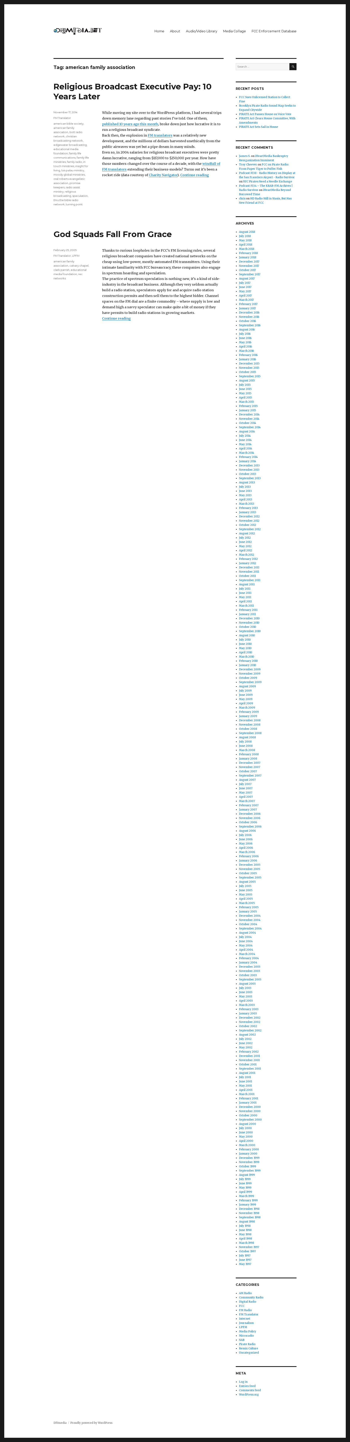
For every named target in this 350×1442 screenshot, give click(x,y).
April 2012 (245, 550)
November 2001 (249, 1060)
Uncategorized (249, 1352)
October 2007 (248, 771)
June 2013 (245, 491)
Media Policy (247, 1331)
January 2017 (247, 308)
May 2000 (246, 1136)
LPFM (75, 255)
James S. (244, 156)
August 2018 (247, 232)
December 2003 (249, 966)
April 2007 (246, 797)
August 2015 (247, 380)
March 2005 (247, 903)
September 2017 (249, 274)
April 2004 (246, 949)
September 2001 (250, 1068)
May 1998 (245, 1234)
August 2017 (247, 278)
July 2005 (245, 886)
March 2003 (247, 1005)
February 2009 (249, 712)
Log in (243, 1382)
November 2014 (249, 419)
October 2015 (247, 372)
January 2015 (247, 410)
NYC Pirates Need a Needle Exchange (267, 181)
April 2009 (246, 703)
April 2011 (245, 601)
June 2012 (245, 542)
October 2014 (247, 423)
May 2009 (245, 699)
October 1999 (247, 1166)
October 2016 (247, 321)
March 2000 (247, 1145)
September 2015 (249, 376)
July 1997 (244, 1255)
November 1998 (249, 1213)
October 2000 (248, 1115)
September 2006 (250, 826)
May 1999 (245, 1187)
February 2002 (249, 1051)
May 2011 (245, 597)
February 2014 (248, 457)
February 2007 (248, 805)
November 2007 (249, 767)
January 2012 (247, 563)
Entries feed (247, 1386)
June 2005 (245, 890)
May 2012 (245, 546)
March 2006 (247, 852)
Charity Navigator (163, 175)
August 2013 (247, 482)
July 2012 (245, 537)
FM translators (160, 135)
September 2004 (250, 928)
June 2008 (246, 746)
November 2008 (249, 724)
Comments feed (250, 1390)
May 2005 (245, 894)
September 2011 (249, 580)
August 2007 (247, 780)
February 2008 (249, 754)
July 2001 (245, 1077)
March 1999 (246, 1196)
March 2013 (246, 503)
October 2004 (248, 924)
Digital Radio (247, 1301)
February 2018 (248, 253)
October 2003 (248, 975)
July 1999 (245, 1179)
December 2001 (249, 1056)
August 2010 (247, 635)
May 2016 (245, 342)
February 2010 (248, 661)
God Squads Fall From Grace (112, 234)
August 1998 (247, 1221)
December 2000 (250, 1107)
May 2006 (245, 843)
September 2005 (250, 877)
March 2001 (246, 1094)
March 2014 (246, 453)
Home (159, 31)
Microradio (246, 1335)
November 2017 (249, 266)
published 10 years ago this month (130, 124)
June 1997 (245, 1260)
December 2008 (249, 720)
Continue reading (194, 175)
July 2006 (245, 835)
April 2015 (245, 397)
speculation (80, 195)
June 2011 (245, 593)
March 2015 (246, 402)
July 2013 (245, 486)
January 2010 (247, 665)
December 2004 (250, 916)
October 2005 (248, 873)
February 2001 (248, 1098)
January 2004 (248, 962)
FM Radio (245, 1310)
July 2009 (245, 690)
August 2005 (247, 882)
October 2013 (247, 474)
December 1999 (249, 1158)
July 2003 (245, 988)
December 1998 (249, 1209)
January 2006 (248, 860)
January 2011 (247, 614)
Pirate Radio (247, 1344)
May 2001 (245, 1085)
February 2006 (249, 856)
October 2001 (247, 1064)
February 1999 (248, 1200)
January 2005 (248, 911)
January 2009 (248, 716)
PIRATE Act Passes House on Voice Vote (265, 114)
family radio (74, 161)
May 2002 (245, 1047)
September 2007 (250, 775)
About (175, 31)
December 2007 (249, 763)
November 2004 (249, 920)
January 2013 (247, 512)
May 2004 (246, 945)
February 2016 (248, 355)
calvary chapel (79, 265)
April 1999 (245, 1192)
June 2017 (245, 287)
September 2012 (250, 529)
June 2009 (246, 695)
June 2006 (246, 839)
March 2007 (247, 801)
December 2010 (249, 618)
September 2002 (250, 1030)
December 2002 (249, 1017)
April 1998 (245, 1238)
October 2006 (248, 822)
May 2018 (245, 240)
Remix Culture (248, 1348)
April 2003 (246, 1000)
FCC (241, 1306)
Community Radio (251, 1297)
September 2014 (250, 427)
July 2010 (245, 639)
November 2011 (249, 571)
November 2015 (249, 368)
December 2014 (249, 414)
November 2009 (249, 673)
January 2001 (247, 1102)
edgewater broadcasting (70, 144)
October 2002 (248, 1026)
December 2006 (249, 814)
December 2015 (249, 363)
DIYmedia (60, 1423)
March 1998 (246, 1243)
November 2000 (249, 1111)
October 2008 (248, 729)
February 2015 (248, 406)
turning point (74, 204)
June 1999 (245, 1183)
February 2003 (248, 1009)
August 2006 (247, 831)
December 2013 (249, 465)
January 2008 (248, 758)
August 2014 (247, 431)
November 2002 (249, 1022)
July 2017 (244, 283)
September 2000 (250, 1119)
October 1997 (247, 1251)
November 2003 (249, 971)
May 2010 (245, 648)
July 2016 (245, 334)
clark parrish (61, 269)
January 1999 (247, 1204)
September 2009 (250, 682)
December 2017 (249, 261)
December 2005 (249, 865)
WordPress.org (249, 1394)
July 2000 (245, 1128)
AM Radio (245, 1293)
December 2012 (249, 516)
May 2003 (245, 996)
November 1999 (249, 1162)
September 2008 (250, 733)
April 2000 (246, 1141)
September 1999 (249, 1170)
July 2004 (245, 937)
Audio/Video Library (201, 31)
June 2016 (245, 338)
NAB (241, 1340)
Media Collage (234, 31)
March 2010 (246, 656)
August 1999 (247, 1175)
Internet (244, 1318)
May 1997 (245, 1264)
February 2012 (248, 559)
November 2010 (249, 622)
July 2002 (245, 1039)
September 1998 (249, 1217)
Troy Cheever (248, 164)
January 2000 (248, 1153)
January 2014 (247, 461)
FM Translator (62, 118)
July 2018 (245, 236)
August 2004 (247, 932)
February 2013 (248, 508)
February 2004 (249, 958)
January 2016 (247, 359)
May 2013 (245, 495)
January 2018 (247, 257)
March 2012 (246, 554)
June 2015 (245, 389)
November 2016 (249, 317)
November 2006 (249, 818)
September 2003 (250, 979)
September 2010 (250, 631)
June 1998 (245, 1230)
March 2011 (246, 605)
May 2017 (245, 291)
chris (242, 198)
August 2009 (247, 686)
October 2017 (247, 270)
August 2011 (247, 584)
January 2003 (248, 1013)
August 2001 (247, 1073)
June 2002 (246, 1043)
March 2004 (247, 954)
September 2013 (250, 478)
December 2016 (249, 312)
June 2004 (246, 941)
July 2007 (245, 784)
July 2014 (245, 436)
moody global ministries (69, 174)
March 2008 (247, 750)
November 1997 (249, 1247)
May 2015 (245, 393)
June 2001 (245, 1081)
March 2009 (247, 707)
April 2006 (246, 848)
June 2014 (245, 440)
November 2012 (249, 520)
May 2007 (245, 792)
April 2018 (245, 244)
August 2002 (247, 1034)
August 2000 (247, 1124)
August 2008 (247, 737)
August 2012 (247, 533)
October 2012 (247, 525)
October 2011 (247, 576)
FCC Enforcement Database (274, 31)
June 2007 (245, 788)
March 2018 (246, 249)
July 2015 (245, 385)
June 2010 (245, 644)
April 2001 (245, 1090)
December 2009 (249, 669)
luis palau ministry (72, 170)
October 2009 (248, 678)
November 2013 (249, 469)
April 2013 (245, 499)
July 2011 (244, 588)
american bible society (68, 123)
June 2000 (246, 1132)
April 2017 (245, 295)
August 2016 (247, 329)
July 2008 (245, 741)
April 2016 (245, 346)
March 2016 (246, 351)
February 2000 (249, 1149)
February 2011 (248, 610)
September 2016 (249, 325)
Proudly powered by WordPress (91, 1423)
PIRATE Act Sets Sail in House (258, 127)
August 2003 (247, 983)
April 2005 (246, 899)
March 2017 (246, 300)
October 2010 (247, 627)
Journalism (246, 1323)
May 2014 (245, 444)
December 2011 (249, 567)
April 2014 (245, 448)
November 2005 (249, 869)
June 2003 (245, 992)
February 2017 (248, 304)
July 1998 (245, 1226)
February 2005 (248, 907)
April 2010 (245, 652)
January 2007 (248, 809)
